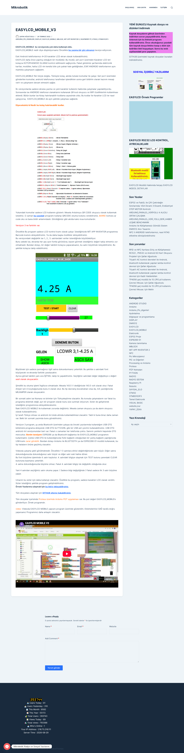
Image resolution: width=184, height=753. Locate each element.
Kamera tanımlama (138, 343)
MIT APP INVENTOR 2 (72, 39)
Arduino (133, 306)
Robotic (133, 386)
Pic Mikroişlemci (137, 356)
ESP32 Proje (135, 336)
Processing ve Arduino (139, 363)
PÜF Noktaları (135, 369)
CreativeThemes (56, 748)
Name (48, 626)
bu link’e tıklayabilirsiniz (56, 486)
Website (112, 626)
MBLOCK (60, 39)
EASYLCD (134, 326)
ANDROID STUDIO (137, 303)
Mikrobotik (19, 7)
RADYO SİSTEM (136, 379)
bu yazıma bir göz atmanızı (81, 50)
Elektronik (134, 333)
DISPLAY (38, 39)
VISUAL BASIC (136, 403)
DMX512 (133, 323)
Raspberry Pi (86, 39)
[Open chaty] (7, 746)
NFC (131, 353)
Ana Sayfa (141, 7)
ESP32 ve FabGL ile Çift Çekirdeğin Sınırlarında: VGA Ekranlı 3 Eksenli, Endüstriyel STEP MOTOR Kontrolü (151, 205)
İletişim (164, 7)
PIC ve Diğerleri (136, 360)
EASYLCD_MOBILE (49, 39)
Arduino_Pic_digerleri (25, 39)
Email (80, 626)
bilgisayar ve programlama (141, 317)
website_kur (134, 406)
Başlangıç (129, 7)
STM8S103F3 (103, 39)
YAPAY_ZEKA (135, 409)
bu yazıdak (39, 215)
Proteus (132, 366)
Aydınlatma (134, 313)
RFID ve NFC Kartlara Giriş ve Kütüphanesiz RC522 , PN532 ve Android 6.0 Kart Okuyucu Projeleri (150, 253)
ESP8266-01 (135, 340)
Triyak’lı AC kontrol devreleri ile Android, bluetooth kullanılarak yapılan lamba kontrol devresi (150, 263)
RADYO (132, 376)
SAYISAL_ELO (135, 389)
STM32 (95, 39)
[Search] (172, 8)
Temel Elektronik (137, 399)
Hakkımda (153, 7)
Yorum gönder (54, 668)
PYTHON (133, 373)
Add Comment (52, 638)
